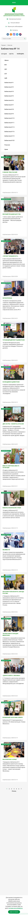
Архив (6, 149)
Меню (14, 2)
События (9, 45)
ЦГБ (5, 73)
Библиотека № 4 (9, 91)
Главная (3, 45)
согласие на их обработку (16, 908)
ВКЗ (5, 64)
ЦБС (5, 69)
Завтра (11, 54)
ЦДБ (5, 78)
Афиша (6, 60)
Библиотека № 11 (9, 122)
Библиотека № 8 (9, 109)
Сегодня (4, 54)
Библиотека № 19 (9, 136)
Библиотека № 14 (9, 127)
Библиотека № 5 (9, 96)
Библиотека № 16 (9, 131)
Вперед (14, 791)
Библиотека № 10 (9, 118)
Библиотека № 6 (9, 100)
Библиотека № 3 (9, 87)
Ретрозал (7, 145)
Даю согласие (14, 912)
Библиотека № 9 (9, 113)
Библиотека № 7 (9, 105)
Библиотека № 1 (9, 82)
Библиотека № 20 (9, 140)
